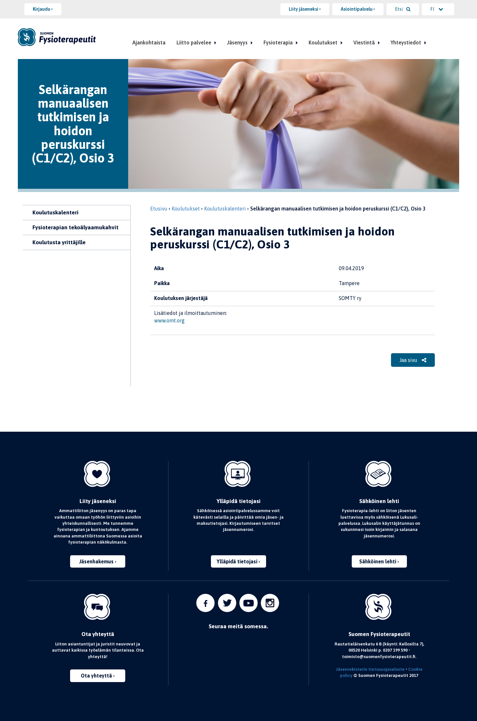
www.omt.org (169, 320)
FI (432, 9)
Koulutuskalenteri (55, 212)
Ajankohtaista (148, 42)
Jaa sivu (409, 360)
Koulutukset (323, 42)
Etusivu (158, 208)
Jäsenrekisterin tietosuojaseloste (370, 669)
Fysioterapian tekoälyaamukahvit (75, 227)
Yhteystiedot (406, 42)
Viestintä (364, 42)
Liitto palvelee (194, 42)
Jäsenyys (237, 42)
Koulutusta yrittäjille (59, 242)
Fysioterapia (278, 42)
